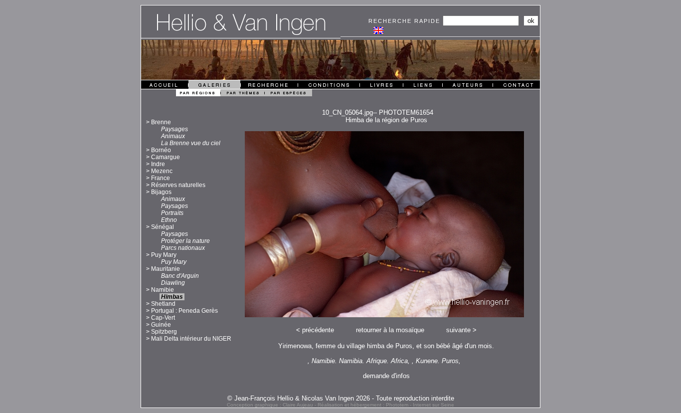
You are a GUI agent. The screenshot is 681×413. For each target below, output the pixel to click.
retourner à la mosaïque (390, 330)
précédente (318, 330)
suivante (458, 330)
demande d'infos (386, 376)
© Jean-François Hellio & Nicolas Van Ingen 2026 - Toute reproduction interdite (340, 398)
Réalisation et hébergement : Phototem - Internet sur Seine (386, 405)
